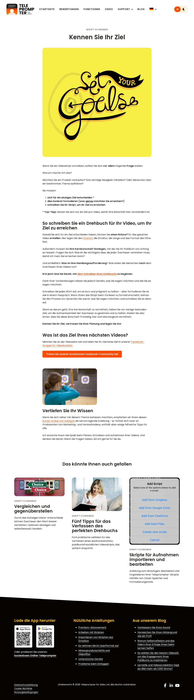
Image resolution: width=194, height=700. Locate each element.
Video (109, 9)
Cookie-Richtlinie (23, 688)
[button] (152, 9)
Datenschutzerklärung (26, 684)
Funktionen (92, 9)
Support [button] (124, 9)
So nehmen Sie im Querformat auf (98, 645)
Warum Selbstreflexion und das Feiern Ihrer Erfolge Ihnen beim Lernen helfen (155, 644)
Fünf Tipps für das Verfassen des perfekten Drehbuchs (95, 526)
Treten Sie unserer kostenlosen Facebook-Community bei (82, 354)
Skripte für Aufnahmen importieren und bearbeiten (154, 559)
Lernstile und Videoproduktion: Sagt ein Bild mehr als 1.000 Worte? (158, 666)
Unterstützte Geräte (90, 659)
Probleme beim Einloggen (93, 664)
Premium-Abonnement (92, 627)
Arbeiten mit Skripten (91, 632)
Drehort (88, 238)
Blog (141, 9)
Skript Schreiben (97, 29)
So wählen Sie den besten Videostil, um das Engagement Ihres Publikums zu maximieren (158, 656)
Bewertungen (69, 9)
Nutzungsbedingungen (26, 692)
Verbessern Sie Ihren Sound (153, 627)
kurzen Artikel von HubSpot (58, 421)
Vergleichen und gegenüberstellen (33, 508)
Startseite (47, 9)
